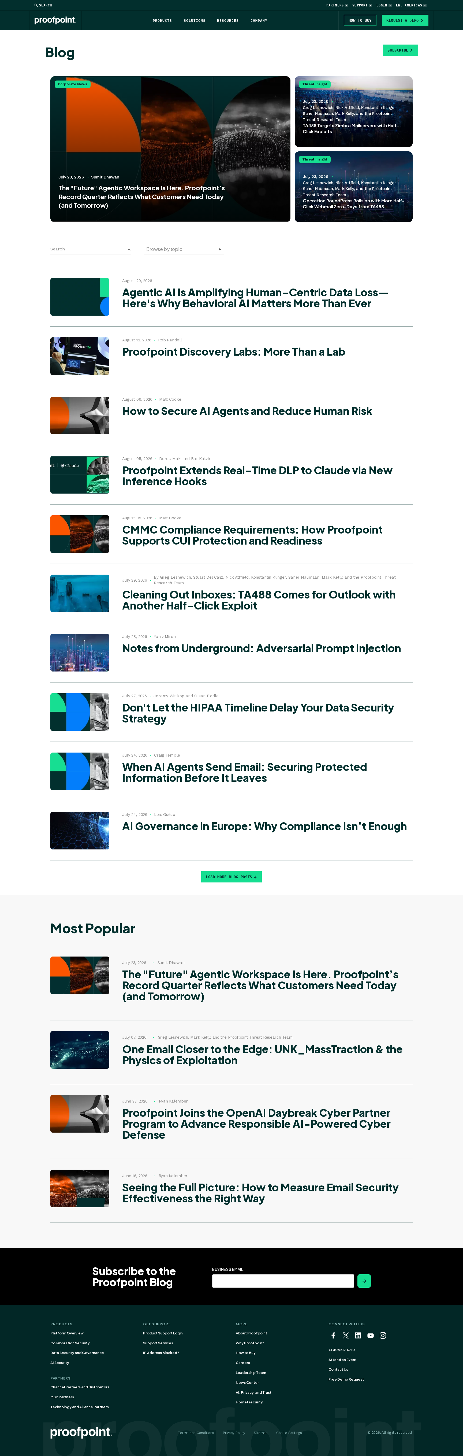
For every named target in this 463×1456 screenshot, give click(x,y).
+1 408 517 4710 (341, 1350)
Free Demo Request (346, 1379)
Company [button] (259, 21)
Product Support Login (163, 1333)
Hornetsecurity (249, 1402)
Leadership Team (251, 1372)
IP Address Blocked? (161, 1353)
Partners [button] (335, 5)
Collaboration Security (70, 1343)
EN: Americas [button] (409, 5)
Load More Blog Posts (229, 877)
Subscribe (397, 50)
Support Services (158, 1343)
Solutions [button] (195, 21)
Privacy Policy (234, 1433)
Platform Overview (67, 1333)
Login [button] (381, 5)
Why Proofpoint (250, 1343)
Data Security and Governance (77, 1353)
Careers (243, 1362)
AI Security (59, 1362)
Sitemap (261, 1433)
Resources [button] (228, 21)
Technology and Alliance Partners (79, 1407)
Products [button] (162, 21)
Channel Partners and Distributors (79, 1387)
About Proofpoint (251, 1333)
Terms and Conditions (196, 1433)
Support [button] (360, 5)
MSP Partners (62, 1397)
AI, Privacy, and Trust (253, 1392)
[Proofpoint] (58, 20)
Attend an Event (342, 1360)
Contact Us (338, 1369)
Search (45, 5)
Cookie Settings (289, 1433)
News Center (247, 1382)
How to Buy (246, 1353)
